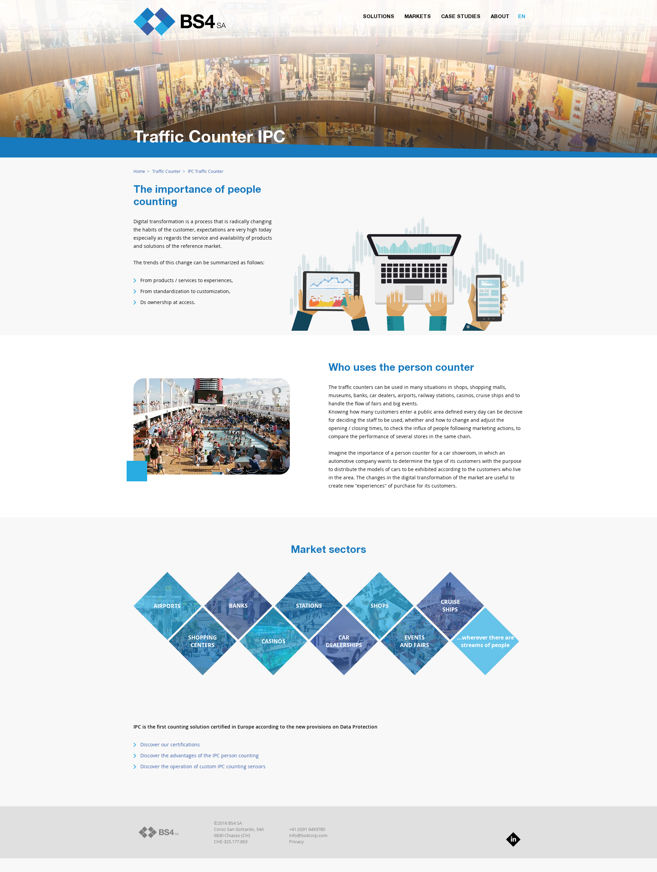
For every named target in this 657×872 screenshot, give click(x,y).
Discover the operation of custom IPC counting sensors (203, 766)
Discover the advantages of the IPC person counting (199, 755)
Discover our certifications (170, 744)
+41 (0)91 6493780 (307, 829)
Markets (417, 17)
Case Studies (460, 17)
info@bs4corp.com (308, 835)
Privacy (296, 841)
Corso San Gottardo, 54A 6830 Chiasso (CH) (239, 832)
